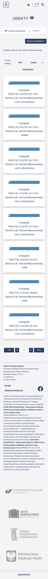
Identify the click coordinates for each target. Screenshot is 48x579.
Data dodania (28, 69)
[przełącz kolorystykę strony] (28, 4)
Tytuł (20, 62)
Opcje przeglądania (35, 41)
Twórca (34, 62)
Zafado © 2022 (24, 574)
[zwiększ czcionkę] (38, 4)
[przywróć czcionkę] (35, 5)
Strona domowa (16, 31)
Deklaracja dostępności (14, 390)
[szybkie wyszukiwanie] (42, 4)
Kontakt (8, 385)
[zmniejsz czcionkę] (33, 5)
